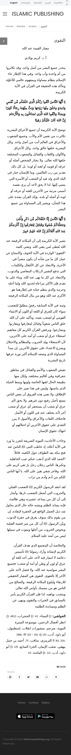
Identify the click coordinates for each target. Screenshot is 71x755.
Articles (21, 26)
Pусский (38, 2)
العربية (47, 2)
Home (9, 26)
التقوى (44, 26)
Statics (46, 702)
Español (58, 2)
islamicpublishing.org (36, 739)
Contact (33, 702)
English (13, 2)
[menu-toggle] (5, 14)
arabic (33, 26)
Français (25, 2)
